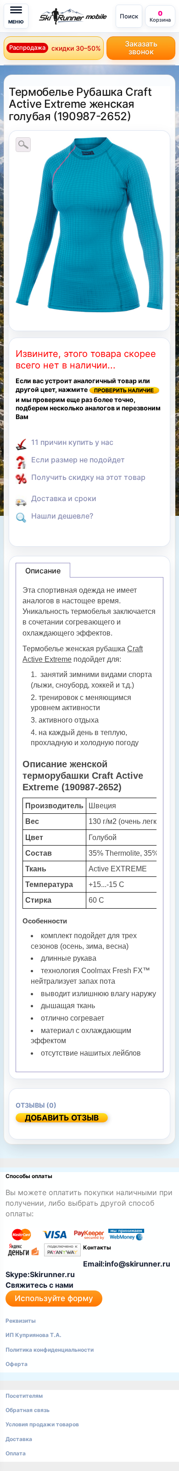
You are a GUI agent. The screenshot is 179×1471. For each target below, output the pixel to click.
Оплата (16, 1453)
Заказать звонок (141, 47)
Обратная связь (28, 1410)
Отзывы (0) (36, 1105)
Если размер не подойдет (78, 459)
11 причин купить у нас (72, 442)
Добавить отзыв (62, 1117)
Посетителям (24, 1395)
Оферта (17, 1363)
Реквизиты (21, 1320)
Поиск (129, 16)
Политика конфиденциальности (50, 1349)
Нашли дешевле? (62, 515)
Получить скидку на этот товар (88, 477)
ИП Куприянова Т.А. (34, 1334)
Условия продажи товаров (42, 1424)
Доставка (19, 1439)
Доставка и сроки (63, 498)
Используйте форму (54, 1298)
